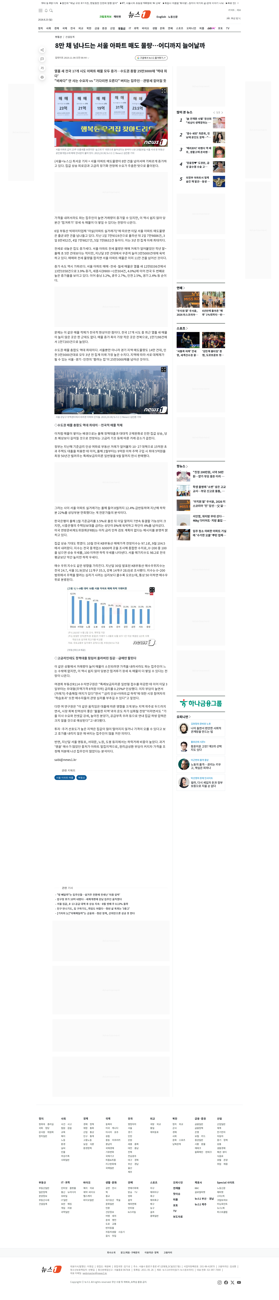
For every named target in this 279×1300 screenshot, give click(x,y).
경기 (130, 1132)
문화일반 (110, 1204)
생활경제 (221, 1148)
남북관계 (176, 1144)
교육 (63, 1132)
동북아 (109, 1124)
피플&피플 (111, 1160)
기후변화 (110, 1152)
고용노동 (87, 1140)
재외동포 (154, 1132)
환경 (63, 1144)
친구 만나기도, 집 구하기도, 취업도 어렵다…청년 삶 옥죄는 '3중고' (93, 908)
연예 (179, 288)
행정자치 (132, 1124)
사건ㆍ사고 (66, 1124)
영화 (130, 1196)
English (161, 17)
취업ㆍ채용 (222, 1164)
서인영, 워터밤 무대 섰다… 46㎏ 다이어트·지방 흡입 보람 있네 (209, 520)
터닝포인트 (222, 1204)
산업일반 (221, 1124)
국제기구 (110, 1156)
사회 (63, 1118)
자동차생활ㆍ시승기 (115, 1232)
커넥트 (231, 10)
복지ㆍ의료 (88, 1188)
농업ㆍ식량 (88, 1144)
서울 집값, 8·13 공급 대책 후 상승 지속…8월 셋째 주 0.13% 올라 (92, 904)
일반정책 (43, 1192)
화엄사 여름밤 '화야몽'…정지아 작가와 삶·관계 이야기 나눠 (164, 3)
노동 (63, 1140)
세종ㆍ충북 (133, 1144)
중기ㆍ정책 (222, 1140)
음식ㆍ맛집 (111, 1235)
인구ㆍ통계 (88, 1136)
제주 (130, 1172)
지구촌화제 (111, 1164)
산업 (219, 1118)
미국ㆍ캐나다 (112, 1128)
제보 (239, 10)
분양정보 (43, 1196)
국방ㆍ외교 (155, 1124)
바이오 (87, 1182)
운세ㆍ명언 (111, 1220)
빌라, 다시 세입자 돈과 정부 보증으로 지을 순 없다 (207, 784)
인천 (130, 1136)
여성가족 (65, 1156)
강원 (130, 1140)
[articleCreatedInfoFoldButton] (88, 57)
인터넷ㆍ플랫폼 (68, 1188)
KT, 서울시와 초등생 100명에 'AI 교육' (111, 3)
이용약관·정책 (152, 1252)
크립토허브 (105, 16)
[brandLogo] (139, 14)
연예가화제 (133, 1188)
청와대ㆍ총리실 (46, 1124)
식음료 (220, 1156)
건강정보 (110, 1212)
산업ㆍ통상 (88, 1132)
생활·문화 (111, 1182)
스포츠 (181, 328)
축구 (152, 1196)
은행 (197, 1132)
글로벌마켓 (200, 1192)
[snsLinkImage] (220, 1282)
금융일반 (199, 1124)
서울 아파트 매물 (64, 777)
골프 (152, 1212)
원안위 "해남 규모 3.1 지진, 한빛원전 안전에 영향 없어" (60, 3)
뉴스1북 (221, 1208)
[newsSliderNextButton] (222, 112)
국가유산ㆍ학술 (113, 1200)
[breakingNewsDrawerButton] (46, 10)
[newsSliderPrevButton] (214, 112)
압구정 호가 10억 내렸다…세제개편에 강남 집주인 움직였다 (89, 899)
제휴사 (198, 1182)
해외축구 (154, 1200)
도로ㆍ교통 (111, 1224)
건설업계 (43, 1204)
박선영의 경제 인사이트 (202, 778)
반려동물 (110, 1228)
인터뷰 (131, 1208)
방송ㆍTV (132, 1192)
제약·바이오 (89, 1192)
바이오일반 (88, 1200)
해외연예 (132, 1204)
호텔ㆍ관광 (222, 1160)
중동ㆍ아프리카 (113, 1140)
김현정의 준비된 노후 (201, 723)
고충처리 (168, 1252)
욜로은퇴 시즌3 (198, 741)
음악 (130, 1200)
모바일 (64, 1196)
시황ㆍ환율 (200, 1144)
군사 (174, 1128)
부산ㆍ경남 (133, 1164)
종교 (108, 1196)
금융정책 (199, 1128)
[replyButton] (42, 59)
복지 (63, 1136)
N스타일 (132, 1212)
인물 (63, 1152)
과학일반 (65, 1212)
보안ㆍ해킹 (66, 1204)
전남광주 (132, 1156)
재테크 (198, 1148)
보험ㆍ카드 (200, 1136)
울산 (130, 1168)
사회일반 (65, 1160)
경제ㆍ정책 (88, 1124)
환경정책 (87, 1148)
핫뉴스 (181, 466)
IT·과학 (65, 1182)
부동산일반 (44, 1188)
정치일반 (43, 1136)
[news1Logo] (51, 1269)
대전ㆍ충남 (133, 1148)
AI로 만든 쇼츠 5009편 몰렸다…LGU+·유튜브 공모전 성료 (227, 3)
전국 (130, 1118)
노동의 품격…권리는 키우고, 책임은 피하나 (206, 766)
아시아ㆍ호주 (112, 1132)
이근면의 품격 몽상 (200, 760)
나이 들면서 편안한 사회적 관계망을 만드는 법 (206, 730)
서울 (130, 1128)
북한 (174, 1118)
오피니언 (182, 716)
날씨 (63, 1148)
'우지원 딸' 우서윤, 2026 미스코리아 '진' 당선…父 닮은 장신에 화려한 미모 (209, 506)
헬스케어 (87, 1196)
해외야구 (154, 1192)
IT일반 (64, 1200)
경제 (85, 1118)
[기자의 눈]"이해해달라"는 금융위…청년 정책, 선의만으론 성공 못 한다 (96, 913)
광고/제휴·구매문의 (130, 1252)
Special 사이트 (225, 1182)
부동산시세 (44, 1200)
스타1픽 (221, 1196)
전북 (130, 1152)
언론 (108, 1208)
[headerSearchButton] (51, 10)
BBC (197, 1188)
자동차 (220, 1136)
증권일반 (199, 1140)
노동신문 (173, 17)
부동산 (58, 37)
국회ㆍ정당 (44, 1128)
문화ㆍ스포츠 (178, 1140)
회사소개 (111, 1252)
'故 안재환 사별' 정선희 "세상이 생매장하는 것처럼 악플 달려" (199, 122)
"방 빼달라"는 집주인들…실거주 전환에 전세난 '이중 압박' (88, 894)
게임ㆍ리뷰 (66, 1208)
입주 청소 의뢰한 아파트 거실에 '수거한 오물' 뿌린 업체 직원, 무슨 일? (209, 535)
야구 (152, 1188)
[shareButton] (42, 50)
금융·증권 (200, 1118)
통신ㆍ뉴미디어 (68, 1192)
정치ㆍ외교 (177, 1124)
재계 (219, 1128)
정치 (41, 1118)
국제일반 (110, 1168)
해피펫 (117, 16)
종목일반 (154, 1216)
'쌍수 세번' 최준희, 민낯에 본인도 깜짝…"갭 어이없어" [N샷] (198, 137)
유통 (219, 1144)
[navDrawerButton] (40, 10)
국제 (108, 1118)
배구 (152, 1204)
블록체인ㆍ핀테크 (203, 1152)
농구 (152, 1208)
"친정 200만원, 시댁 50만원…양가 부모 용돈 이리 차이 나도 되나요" (208, 476)
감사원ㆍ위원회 (46, 1132)
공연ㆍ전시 (111, 1188)
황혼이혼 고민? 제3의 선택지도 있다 (206, 748)
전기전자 (221, 1132)
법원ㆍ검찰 (66, 1128)
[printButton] (42, 77)
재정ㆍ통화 (88, 1128)
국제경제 (110, 1148)
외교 (152, 1118)
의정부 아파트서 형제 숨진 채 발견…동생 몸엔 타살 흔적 (198, 181)
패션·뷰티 (222, 1152)
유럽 (108, 1136)
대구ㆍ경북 (133, 1160)
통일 (152, 1128)
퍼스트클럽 (222, 1212)
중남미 (109, 1144)
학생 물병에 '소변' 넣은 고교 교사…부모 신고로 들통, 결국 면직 (209, 491)
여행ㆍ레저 (111, 1216)
